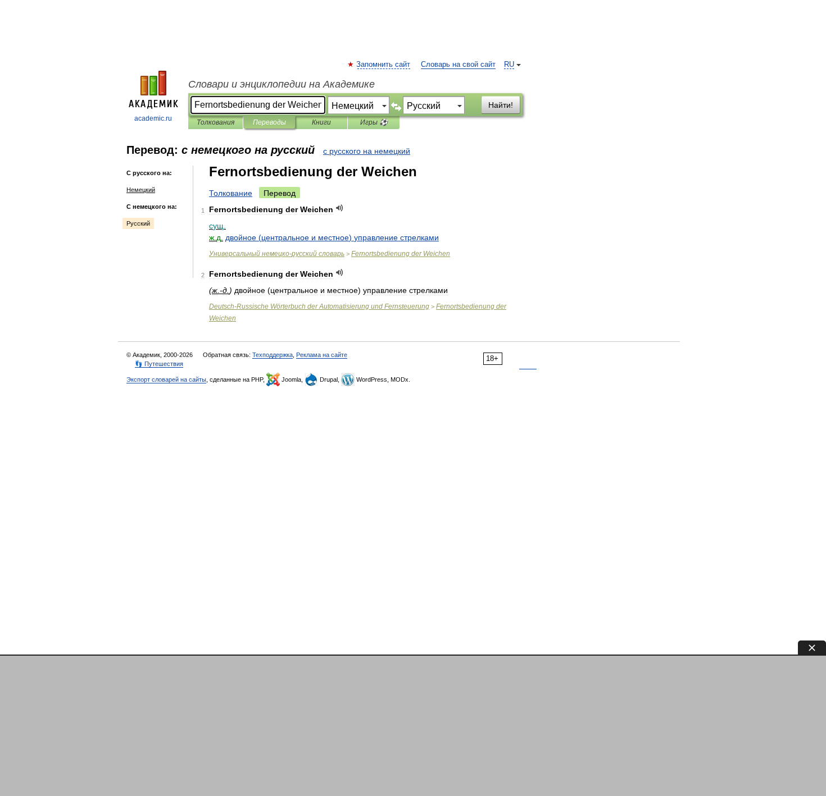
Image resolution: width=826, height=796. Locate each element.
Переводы (269, 122)
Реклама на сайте (321, 354)
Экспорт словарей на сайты (166, 379)
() (332, 237)
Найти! (500, 104)
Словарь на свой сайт (458, 64)
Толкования (215, 122)
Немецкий (140, 189)
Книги (321, 122)
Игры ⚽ (374, 122)
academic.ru (153, 118)
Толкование (230, 193)
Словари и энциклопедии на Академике (281, 84)
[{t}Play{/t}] (339, 208)
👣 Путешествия (159, 363)
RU (509, 64)
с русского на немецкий (366, 151)
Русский (138, 223)
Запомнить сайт (383, 64)
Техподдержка (272, 354)
